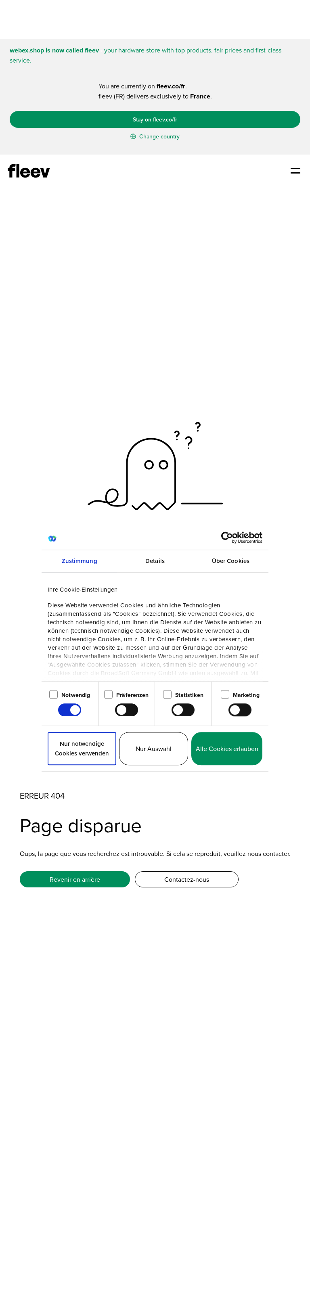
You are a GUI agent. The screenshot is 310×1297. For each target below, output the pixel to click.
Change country (159, 136)
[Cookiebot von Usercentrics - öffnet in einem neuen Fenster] (227, 537)
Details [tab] (155, 560)
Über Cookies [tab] (230, 560)
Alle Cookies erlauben (227, 748)
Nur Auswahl (154, 748)
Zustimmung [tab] (79, 560)
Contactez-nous (186, 879)
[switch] (126, 709)
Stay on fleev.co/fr (155, 119)
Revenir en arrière (75, 879)
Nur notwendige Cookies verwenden (82, 748)
